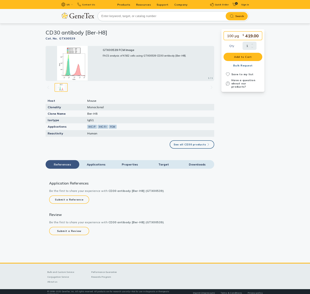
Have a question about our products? (243, 83)
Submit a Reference (69, 199)
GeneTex (77, 15)
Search (239, 16)
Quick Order (222, 4)
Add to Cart (243, 57)
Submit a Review (69, 231)
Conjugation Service (58, 277)
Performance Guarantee (104, 272)
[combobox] (173, 16)
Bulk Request (243, 65)
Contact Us (88, 4)
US (68, 4)
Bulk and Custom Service (60, 272)
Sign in (245, 4)
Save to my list (242, 74)
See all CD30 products (190, 144)
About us (52, 281)
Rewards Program (101, 277)
